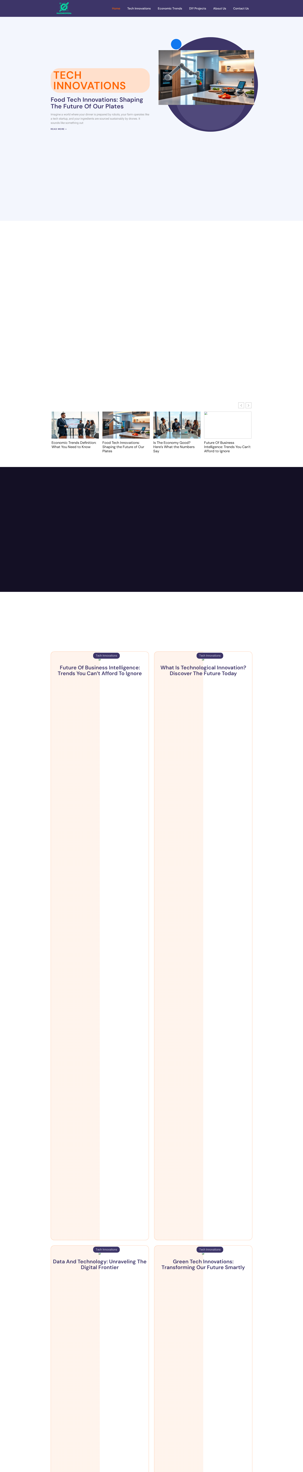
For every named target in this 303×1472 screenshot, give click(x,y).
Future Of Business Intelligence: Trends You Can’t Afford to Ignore (227, 447)
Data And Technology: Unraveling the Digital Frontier (100, 1264)
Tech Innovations (139, 8)
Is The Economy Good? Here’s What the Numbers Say (174, 447)
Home (116, 8)
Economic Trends (170, 8)
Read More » (59, 129)
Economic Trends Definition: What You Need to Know (74, 445)
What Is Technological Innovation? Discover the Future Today (203, 670)
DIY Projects (197, 8)
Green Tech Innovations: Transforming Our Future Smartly (203, 1264)
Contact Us (241, 8)
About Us (219, 8)
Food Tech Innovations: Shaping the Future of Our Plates (97, 103)
